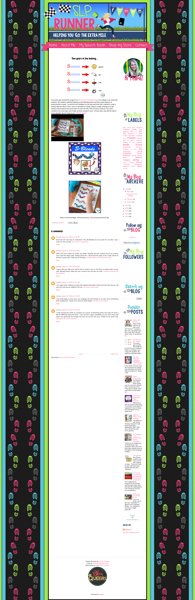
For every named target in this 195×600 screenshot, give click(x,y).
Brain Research (137, 127)
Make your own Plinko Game (136, 495)
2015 (127, 211)
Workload (125, 168)
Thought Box (137, 455)
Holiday (125, 142)
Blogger (101, 594)
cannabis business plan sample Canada (98, 257)
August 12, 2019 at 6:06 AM (71, 266)
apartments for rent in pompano (66, 318)
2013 (127, 216)
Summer (139, 162)
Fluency (125, 138)
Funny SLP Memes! (136, 321)
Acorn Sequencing (137, 377)
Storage (131, 162)
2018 (127, 189)
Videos (133, 166)
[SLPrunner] (132, 517)
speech (134, 155)
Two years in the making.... (131, 194)
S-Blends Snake (80, 113)
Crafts (134, 129)
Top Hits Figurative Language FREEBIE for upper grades (137, 360)
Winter (139, 166)
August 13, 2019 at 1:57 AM (71, 296)
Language (139, 142)
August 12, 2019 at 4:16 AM (71, 237)
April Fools (127, 127)
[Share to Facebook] (75, 223)
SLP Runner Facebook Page (88, 100)
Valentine (126, 166)
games (133, 140)
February (130, 199)
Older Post (114, 354)
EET (140, 131)
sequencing (126, 151)
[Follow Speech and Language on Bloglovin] (131, 243)
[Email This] (69, 223)
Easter (136, 131)
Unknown (128, 529)
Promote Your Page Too (132, 519)
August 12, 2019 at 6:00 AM (71, 250)
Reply (58, 244)
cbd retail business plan (90, 287)
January (129, 202)
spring (136, 160)
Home (81, 354)
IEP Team (131, 142)
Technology (126, 164)
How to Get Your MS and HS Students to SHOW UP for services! (137, 476)
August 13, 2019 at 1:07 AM (71, 282)
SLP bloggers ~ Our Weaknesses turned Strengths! (137, 437)
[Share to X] (73, 223)
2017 (127, 205)
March (129, 191)
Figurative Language (135, 135)
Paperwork (139, 147)
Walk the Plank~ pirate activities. (137, 416)
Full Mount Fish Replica (100, 301)
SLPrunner (132, 515)
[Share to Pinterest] (77, 223)
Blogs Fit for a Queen (102, 565)
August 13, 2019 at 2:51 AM (71, 310)
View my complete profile (131, 532)
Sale (140, 149)
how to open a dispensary (80, 242)
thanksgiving (138, 164)
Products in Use (129, 149)
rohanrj (58, 237)
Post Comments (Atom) (67, 357)
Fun (128, 140)
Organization (127, 147)
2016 (127, 208)
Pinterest (132, 237)
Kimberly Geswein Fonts (100, 563)
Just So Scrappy (104, 561)
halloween (139, 140)
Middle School (132, 144)
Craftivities (126, 129)
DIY (131, 131)
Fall (124, 133)
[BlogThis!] (71, 223)
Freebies (131, 138)
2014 (127, 214)
